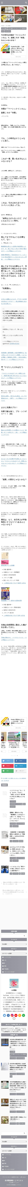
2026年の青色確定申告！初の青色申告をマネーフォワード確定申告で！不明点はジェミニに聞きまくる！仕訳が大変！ (18, 1043)
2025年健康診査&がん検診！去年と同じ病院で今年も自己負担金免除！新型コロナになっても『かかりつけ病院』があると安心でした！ (18, 1085)
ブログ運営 (5, 778)
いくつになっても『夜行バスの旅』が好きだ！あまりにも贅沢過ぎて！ (17, 868)
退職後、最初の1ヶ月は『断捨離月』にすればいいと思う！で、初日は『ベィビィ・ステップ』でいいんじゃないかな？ (17, 816)
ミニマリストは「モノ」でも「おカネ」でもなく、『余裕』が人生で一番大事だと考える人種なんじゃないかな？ (17, 794)
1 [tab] (11, 755)
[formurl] (14, 1018)
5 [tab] (17, 755)
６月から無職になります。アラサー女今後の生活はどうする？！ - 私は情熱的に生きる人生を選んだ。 (14, 301)
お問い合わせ (23, 1177)
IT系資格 (6, 969)
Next (25, 742)
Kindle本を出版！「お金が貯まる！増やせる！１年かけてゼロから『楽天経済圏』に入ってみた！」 (14, 745)
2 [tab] (13, 755)
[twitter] (4, 1015)
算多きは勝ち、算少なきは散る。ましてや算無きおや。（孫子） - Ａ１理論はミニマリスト (14, 398)
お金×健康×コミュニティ (14, 1182)
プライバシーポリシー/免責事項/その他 (10, 1177)
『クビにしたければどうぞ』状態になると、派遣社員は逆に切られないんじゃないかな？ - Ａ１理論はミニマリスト (14, 376)
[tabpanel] (14, 743)
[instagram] (12, 1015)
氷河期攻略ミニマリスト (14, 1180)
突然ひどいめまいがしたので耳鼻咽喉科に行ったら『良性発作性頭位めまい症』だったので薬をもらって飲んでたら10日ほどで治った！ (18, 1103)
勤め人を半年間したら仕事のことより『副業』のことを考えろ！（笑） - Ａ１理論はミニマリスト (14, 432)
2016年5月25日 (14, 343)
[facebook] (8, 1015)
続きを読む (14, 751)
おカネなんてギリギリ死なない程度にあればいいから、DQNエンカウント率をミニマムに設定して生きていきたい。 (17, 851)
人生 (2, 780)
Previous (2, 742)
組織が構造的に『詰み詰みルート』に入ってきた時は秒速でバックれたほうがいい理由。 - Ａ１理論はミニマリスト (14, 257)
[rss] (23, 1015)
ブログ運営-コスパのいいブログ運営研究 (17, 778)
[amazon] (19, 1015)
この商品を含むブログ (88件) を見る (15, 583)
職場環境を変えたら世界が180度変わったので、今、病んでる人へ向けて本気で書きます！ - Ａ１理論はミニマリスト (14, 249)
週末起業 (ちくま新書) (8, 565)
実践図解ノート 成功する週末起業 (11, 600)
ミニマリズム (7, 957)
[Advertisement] (14, 672)
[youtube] (15, 1015)
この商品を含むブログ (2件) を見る (14, 615)
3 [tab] (14, 755)
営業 (5, 966)
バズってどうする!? (9, 972)
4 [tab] (16, 755)
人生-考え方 (6, 780)
